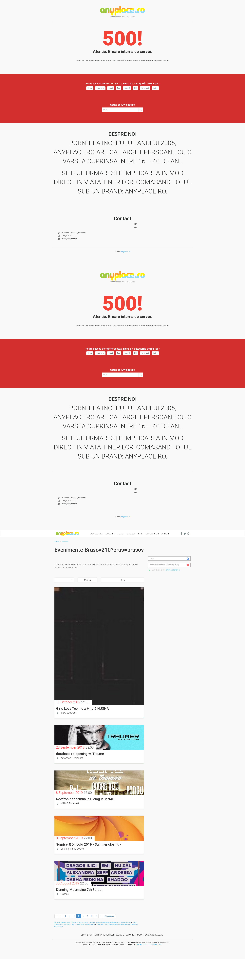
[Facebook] (135, 224)
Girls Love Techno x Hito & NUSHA (82, 709)
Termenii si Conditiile (172, 570)
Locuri (111, 88)
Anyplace (122, 11)
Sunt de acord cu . (165, 570)
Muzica (87, 580)
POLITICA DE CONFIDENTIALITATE (109, 935)
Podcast (127, 88)
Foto (118, 88)
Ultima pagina (109, 916)
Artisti (155, 88)
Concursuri (145, 88)
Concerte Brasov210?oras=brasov (107, 924)
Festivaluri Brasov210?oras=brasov (83, 924)
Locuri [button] (110, 533)
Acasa (90, 88)
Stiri (135, 88)
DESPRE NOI (86, 935)
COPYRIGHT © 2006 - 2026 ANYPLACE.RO (144, 935)
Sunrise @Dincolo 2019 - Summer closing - (88, 844)
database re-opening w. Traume (80, 754)
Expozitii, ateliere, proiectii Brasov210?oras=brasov (71, 922)
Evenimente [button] (95, 533)
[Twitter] (135, 228)
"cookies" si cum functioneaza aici (148, 944)
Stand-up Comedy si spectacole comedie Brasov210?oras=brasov (110, 922)
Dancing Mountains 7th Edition (79, 890)
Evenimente (100, 88)
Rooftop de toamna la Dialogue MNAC (85, 799)
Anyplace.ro (125, 252)
